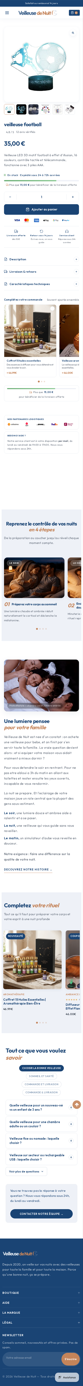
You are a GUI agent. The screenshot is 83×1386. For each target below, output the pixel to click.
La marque (11, 1312)
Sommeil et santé (41, 1076)
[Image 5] (57, 109)
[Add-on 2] (41, 381)
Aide (5, 1303)
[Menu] (7, 13)
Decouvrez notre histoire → (28, 869)
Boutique (10, 1293)
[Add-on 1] (38, 381)
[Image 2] (21, 109)
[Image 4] (45, 109)
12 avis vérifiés (25, 132)
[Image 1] (9, 109)
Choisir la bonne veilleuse (41, 1068)
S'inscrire (71, 1359)
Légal (7, 1322)
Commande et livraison (41, 1084)
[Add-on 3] (44, 381)
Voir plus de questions (24, 1171)
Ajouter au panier (44, 209)
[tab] (37, 629)
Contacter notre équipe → (41, 1213)
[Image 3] (33, 109)
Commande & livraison (41, 1092)
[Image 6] (69, 109)
